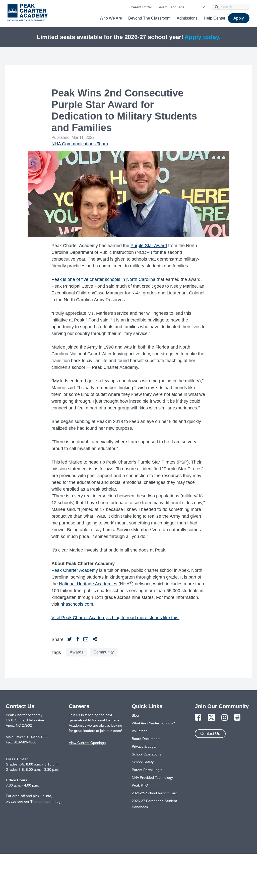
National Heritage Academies (88, 583)
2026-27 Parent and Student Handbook (154, 804)
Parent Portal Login (147, 770)
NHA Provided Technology (152, 778)
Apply (238, 18)
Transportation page (46, 802)
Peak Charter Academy (74, 570)
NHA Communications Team (79, 143)
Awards (76, 652)
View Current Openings (87, 743)
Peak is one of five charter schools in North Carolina (103, 279)
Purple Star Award (149, 245)
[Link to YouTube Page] (237, 718)
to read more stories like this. (150, 617)
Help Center (214, 18)
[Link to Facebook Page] (198, 718)
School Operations (146, 754)
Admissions (187, 18)
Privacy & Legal (144, 746)
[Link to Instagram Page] (224, 718)
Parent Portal (141, 7)
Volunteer (139, 731)
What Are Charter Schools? (153, 723)
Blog (135, 715)
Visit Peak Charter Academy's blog (86, 617)
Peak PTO (140, 785)
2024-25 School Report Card (154, 793)
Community (103, 652)
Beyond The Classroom (149, 18)
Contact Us (210, 733)
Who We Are (111, 18)
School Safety (143, 762)
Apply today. (202, 37)
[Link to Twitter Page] (211, 717)
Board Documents (146, 739)
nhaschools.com (76, 604)
